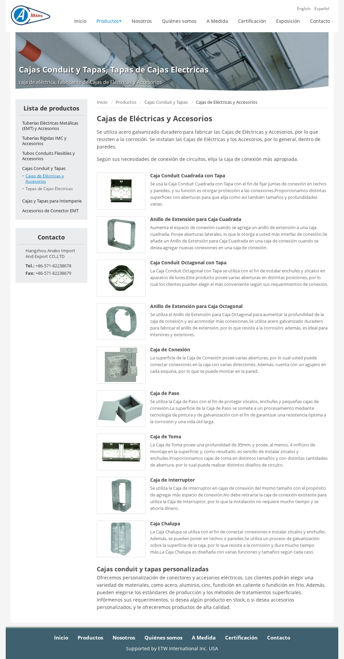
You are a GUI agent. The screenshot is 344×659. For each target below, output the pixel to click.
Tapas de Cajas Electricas (49, 188)
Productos (126, 102)
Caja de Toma (165, 437)
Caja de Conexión (170, 350)
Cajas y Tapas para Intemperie (52, 201)
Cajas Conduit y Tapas (166, 102)
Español (321, 9)
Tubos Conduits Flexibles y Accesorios (48, 156)
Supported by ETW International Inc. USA (172, 648)
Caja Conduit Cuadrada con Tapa (187, 176)
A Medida (217, 21)
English (303, 9)
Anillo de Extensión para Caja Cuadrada (195, 219)
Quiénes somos (179, 21)
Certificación (252, 21)
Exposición (288, 21)
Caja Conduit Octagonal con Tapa (188, 263)
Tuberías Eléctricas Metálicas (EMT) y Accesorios (50, 125)
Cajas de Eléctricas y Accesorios (45, 178)
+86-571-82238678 (53, 266)
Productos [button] (107, 21)
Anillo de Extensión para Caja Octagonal (196, 306)
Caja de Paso (164, 393)
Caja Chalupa (165, 524)
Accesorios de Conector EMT (50, 211)
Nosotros (142, 21)
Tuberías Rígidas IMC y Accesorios (44, 140)
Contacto (320, 21)
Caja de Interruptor (172, 480)
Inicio (80, 21)
